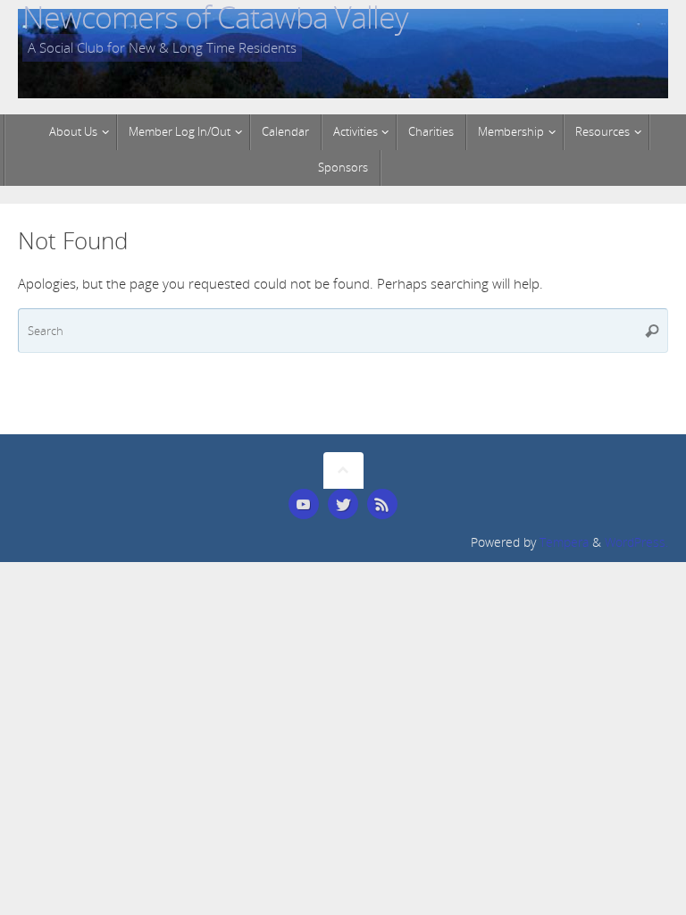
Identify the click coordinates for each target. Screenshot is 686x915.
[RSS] (382, 504)
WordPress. (636, 542)
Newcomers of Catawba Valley (215, 17)
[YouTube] (304, 504)
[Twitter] (343, 504)
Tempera (564, 542)
